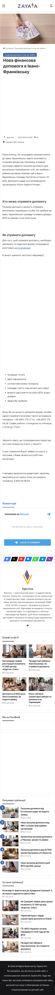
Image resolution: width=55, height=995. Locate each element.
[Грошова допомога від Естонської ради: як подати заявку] (10, 812)
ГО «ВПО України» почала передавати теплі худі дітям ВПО (35, 931)
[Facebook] (6, 559)
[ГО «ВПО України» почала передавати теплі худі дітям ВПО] (10, 932)
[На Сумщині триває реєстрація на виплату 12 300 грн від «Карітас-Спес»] (14, 651)
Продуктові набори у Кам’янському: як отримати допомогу (39, 664)
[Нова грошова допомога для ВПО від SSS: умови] (10, 866)
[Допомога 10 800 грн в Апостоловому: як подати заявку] (14, 684)
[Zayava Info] (27, 5)
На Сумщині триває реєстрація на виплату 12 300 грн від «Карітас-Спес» (13, 665)
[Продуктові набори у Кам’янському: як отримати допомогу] (41, 651)
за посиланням (22, 247)
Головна (9, 48)
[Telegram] (42, 559)
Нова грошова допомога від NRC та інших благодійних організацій (35, 825)
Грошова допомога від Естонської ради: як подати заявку (35, 811)
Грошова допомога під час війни (30, 48)
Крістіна (10, 137)
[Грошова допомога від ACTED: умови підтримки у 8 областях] (10, 853)
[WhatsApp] (35, 559)
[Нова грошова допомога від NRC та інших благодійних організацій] (10, 826)
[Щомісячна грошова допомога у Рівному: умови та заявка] (10, 840)
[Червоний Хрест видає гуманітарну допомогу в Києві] (10, 919)
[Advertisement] (27, 105)
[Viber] (49, 559)
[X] (13, 559)
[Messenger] (28, 559)
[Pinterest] (20, 559)
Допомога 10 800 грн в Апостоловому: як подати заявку (13, 697)
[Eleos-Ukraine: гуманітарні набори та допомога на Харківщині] (41, 684)
